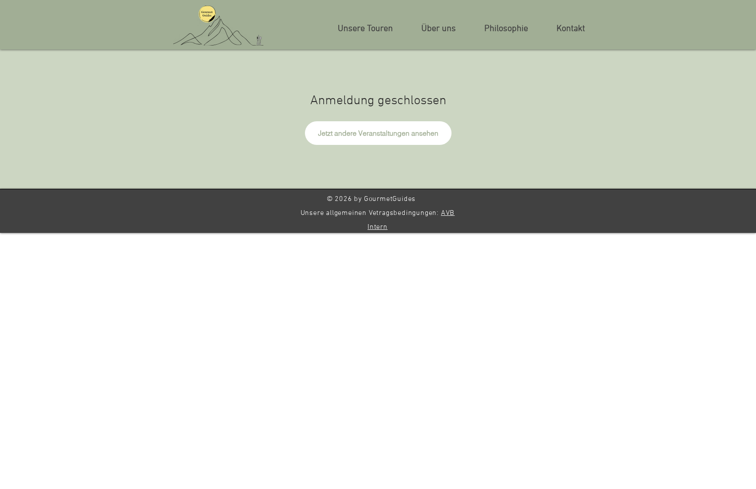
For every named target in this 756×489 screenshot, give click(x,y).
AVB (448, 213)
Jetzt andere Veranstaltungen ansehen (378, 133)
